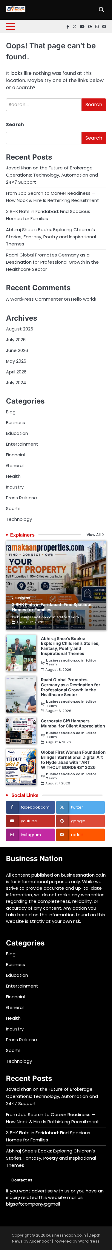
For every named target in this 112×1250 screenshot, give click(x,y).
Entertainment (22, 444)
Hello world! (83, 299)
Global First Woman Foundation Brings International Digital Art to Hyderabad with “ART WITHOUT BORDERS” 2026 (73, 760)
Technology (19, 519)
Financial (15, 455)
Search (15, 124)
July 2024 (16, 382)
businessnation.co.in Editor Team (48, 617)
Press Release (21, 498)
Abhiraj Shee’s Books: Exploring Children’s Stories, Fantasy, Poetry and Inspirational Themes (51, 236)
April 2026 (16, 372)
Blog (11, 412)
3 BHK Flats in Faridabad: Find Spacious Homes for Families (52, 607)
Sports (13, 508)
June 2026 (17, 350)
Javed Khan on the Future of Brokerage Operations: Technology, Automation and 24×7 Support (52, 175)
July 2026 (16, 339)
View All (94, 535)
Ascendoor (40, 1241)
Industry (15, 487)
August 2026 (19, 329)
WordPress (88, 1241)
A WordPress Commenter (34, 299)
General (15, 465)
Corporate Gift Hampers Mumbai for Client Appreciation (73, 723)
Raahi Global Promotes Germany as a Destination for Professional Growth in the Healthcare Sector (52, 262)
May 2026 (16, 361)
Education (17, 433)
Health (13, 476)
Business (15, 422)
